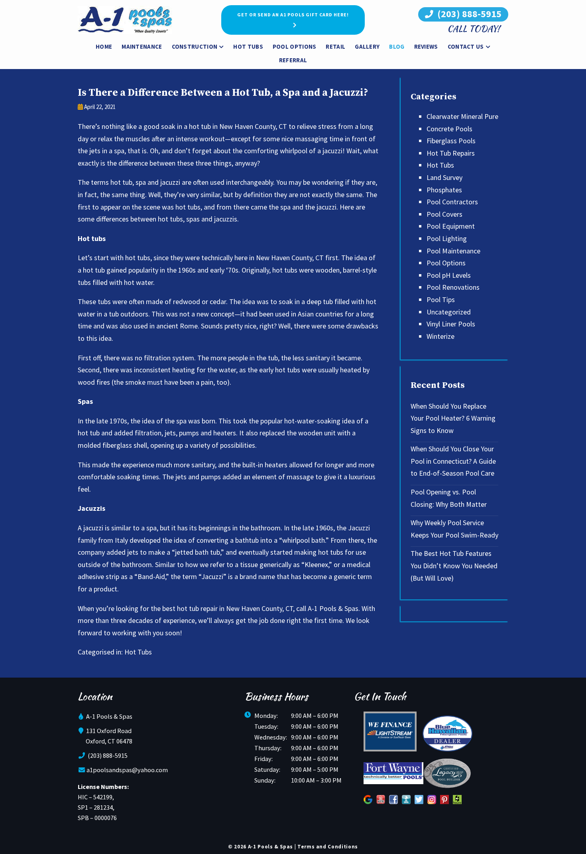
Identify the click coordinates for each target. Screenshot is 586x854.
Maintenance (142, 46)
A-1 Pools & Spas (333, 608)
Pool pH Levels (449, 275)
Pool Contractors (452, 201)
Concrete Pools (449, 128)
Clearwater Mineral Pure (462, 116)
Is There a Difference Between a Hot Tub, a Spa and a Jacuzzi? (223, 93)
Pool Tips (441, 299)
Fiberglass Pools (451, 140)
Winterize (440, 336)
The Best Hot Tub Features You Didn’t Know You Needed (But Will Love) (454, 565)
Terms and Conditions (327, 846)
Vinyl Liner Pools (451, 323)
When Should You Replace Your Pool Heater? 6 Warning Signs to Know (453, 418)
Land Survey (444, 177)
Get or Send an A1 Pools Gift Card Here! (293, 15)
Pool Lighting (447, 238)
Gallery (367, 46)
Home (104, 46)
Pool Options (295, 46)
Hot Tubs (248, 46)
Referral (293, 60)
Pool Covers (444, 214)
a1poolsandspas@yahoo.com (127, 770)
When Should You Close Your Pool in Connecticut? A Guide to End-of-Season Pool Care (453, 461)
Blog (396, 46)
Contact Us (466, 46)
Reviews (426, 46)
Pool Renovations (453, 287)
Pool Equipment (451, 226)
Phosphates (444, 189)
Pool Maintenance (453, 250)
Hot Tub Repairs (451, 153)
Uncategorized (449, 311)
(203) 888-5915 (468, 14)
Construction (195, 46)
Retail (335, 46)
